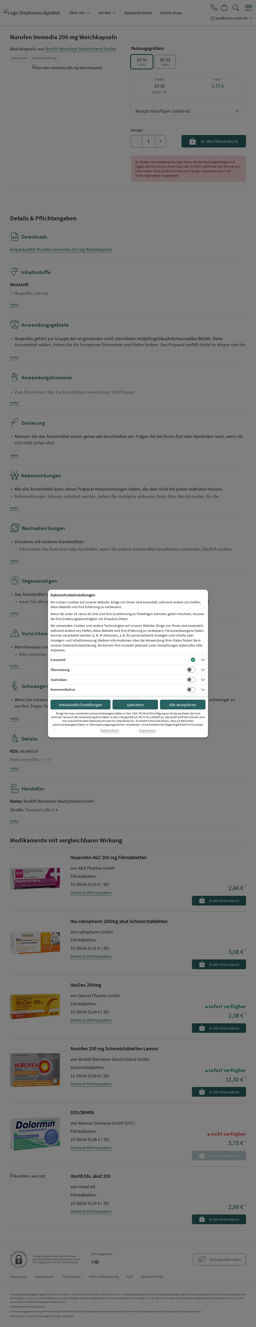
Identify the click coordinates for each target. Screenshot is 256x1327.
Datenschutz (109, 730)
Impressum (147, 730)
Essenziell (58, 660)
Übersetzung (60, 669)
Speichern (135, 704)
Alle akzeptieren (182, 704)
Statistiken (58, 679)
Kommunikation (62, 689)
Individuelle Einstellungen (80, 704)
